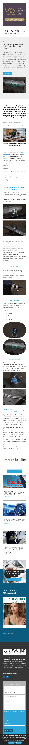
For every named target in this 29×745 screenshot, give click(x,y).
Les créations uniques (14, 360)
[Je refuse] (27, 739)
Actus (4, 41)
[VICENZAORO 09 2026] (14, 26)
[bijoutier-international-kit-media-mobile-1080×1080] (14, 582)
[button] (4, 633)
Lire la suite (7, 73)
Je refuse (18, 742)
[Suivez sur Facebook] (4, 677)
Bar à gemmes (14, 300)
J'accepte (11, 742)
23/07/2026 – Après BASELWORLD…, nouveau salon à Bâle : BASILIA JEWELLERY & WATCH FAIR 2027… (14, 493)
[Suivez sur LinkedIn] (7, 677)
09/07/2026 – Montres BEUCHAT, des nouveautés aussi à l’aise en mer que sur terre (14, 520)
